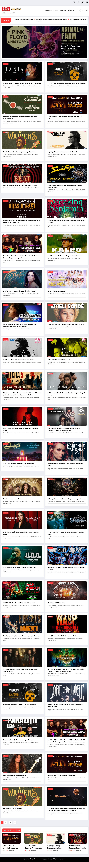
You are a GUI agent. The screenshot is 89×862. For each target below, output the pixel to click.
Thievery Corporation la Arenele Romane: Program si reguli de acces (20, 118)
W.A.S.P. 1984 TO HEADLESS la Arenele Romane (64, 636)
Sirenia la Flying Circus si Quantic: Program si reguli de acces (66, 533)
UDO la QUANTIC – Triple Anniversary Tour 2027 (19, 567)
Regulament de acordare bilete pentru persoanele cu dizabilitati (40, 859)
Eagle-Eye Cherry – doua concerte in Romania (31, 19)
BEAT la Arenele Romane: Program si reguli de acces (59, 19)
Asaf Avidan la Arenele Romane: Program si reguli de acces (20, 429)
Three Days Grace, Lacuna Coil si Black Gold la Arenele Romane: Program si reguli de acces (21, 257)
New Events (48, 11)
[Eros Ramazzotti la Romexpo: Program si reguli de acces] (22, 624)
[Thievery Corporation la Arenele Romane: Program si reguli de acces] (22, 104)
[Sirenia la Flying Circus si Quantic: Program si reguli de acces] (67, 520)
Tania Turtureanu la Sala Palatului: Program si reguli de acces (21, 533)
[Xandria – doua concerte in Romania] (22, 487)
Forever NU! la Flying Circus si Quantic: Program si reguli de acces (66, 568)
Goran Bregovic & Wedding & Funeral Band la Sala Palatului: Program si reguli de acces (19, 325)
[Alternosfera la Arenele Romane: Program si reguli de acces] (67, 104)
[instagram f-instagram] (78, 2)
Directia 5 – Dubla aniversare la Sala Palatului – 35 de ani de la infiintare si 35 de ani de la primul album (22, 394)
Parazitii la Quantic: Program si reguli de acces (18, 740)
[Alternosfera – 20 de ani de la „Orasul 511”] (67, 763)
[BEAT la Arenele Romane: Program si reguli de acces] (22, 173)
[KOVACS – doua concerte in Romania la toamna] (22, 347)
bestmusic (11, 850)
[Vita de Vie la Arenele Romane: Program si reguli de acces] (67, 71)
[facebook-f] (74, 2)
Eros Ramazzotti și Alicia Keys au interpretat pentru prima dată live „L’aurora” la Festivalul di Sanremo (66, 809)
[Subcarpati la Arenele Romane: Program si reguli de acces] (67, 487)
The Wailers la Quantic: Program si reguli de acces (19, 152)
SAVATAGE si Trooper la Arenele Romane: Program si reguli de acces (65, 186)
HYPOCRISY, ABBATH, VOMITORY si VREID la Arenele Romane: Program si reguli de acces (66, 670)
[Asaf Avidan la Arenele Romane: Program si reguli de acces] (22, 416)
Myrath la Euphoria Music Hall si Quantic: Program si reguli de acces (20, 670)
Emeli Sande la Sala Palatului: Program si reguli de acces (66, 324)
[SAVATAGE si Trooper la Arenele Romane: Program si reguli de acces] (67, 173)
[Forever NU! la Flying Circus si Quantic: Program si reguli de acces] (67, 555)
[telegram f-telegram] (82, 2)
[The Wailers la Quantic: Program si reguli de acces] (22, 140)
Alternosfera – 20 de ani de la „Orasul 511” (62, 775)
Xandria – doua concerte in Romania (15, 499)
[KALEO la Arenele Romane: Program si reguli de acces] (67, 243)
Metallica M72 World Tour (56, 603)
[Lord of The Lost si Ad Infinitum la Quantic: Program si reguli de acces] (67, 692)
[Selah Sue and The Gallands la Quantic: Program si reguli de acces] (67, 381)
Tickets (56, 11)
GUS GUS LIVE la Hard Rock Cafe (59, 360)
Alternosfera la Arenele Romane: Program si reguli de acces (65, 118)
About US (71, 11)
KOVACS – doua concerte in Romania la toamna (18, 360)
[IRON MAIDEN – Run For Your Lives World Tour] (22, 590)
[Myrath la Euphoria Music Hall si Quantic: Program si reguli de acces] (22, 657)
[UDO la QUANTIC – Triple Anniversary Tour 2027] (22, 555)
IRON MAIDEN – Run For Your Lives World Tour (19, 603)
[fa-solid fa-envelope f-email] (87, 2)
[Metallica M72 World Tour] (67, 590)
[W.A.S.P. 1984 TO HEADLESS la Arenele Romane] (67, 624)
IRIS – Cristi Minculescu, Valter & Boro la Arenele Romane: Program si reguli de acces (64, 429)
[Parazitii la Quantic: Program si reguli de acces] (22, 728)
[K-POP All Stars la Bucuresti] (67, 279)
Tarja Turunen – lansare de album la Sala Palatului (19, 291)
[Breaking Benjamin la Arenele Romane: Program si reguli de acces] (67, 208)
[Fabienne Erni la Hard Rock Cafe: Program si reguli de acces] (67, 451)
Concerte (62, 43)
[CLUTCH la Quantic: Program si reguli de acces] (22, 451)
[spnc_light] (83, 11)
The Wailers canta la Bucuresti (13, 808)
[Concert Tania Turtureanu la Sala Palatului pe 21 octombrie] (22, 71)
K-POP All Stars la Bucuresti (56, 291)
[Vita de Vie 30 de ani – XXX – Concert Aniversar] (22, 692)
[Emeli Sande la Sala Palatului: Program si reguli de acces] (67, 312)
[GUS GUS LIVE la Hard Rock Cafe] (67, 347)
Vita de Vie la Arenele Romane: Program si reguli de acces (67, 83)
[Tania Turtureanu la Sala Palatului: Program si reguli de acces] (22, 520)
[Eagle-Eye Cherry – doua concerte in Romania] (67, 140)
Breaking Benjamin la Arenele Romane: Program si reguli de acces (66, 221)
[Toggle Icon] (86, 11)
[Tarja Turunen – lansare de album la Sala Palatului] (22, 279)
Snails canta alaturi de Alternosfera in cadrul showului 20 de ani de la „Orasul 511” (21, 221)
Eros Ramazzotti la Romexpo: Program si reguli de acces (21, 636)
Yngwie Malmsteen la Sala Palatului (14, 775)
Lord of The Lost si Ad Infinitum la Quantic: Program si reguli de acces (65, 706)
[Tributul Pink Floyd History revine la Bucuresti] (44, 42)
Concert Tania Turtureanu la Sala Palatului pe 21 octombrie (22, 83)
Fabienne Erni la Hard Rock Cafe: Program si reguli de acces (65, 465)
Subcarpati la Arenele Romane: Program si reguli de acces (66, 499)
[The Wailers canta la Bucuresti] (22, 796)
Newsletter (63, 11)
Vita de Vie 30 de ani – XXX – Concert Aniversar (19, 705)
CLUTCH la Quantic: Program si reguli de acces (18, 464)
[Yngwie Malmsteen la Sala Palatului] (22, 763)
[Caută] (79, 10)
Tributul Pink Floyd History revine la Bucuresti (71, 47)
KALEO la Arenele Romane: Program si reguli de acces (65, 256)
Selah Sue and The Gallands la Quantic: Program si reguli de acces (66, 394)
